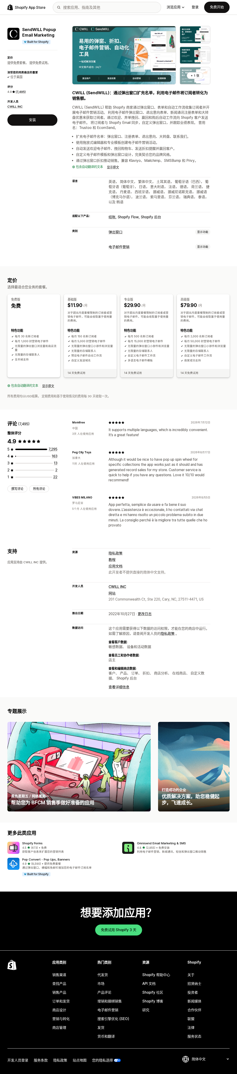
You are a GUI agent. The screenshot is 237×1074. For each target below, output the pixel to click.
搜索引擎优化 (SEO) (113, 1019)
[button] (61, 848)
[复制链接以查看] (88, 422)
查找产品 (59, 983)
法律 (190, 1027)
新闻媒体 (194, 1001)
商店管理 (59, 1027)
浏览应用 (174, 7)
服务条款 (41, 1060)
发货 (100, 1027)
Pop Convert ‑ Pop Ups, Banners (46, 859)
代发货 (102, 975)
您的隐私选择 (102, 1060)
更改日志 (145, 614)
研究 (145, 1010)
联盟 (190, 1019)
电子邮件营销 (119, 247)
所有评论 (39, 489)
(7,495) (21, 92)
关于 (190, 975)
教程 (112, 559)
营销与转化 (61, 1019)
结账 (112, 217)
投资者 (192, 992)
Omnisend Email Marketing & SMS (161, 843)
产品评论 (104, 992)
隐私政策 (115, 553)
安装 (32, 120)
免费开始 (217, 7)
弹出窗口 (115, 232)
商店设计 (59, 1010)
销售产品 (59, 992)
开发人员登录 (17, 1060)
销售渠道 (59, 975)
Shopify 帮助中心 (156, 975)
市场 (100, 983)
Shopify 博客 (152, 1001)
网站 (112, 593)
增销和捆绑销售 (109, 1001)
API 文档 (149, 983)
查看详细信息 (119, 687)
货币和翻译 (106, 1036)
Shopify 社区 (152, 992)
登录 (195, 7)
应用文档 (115, 566)
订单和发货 (61, 1001)
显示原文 (113, 167)
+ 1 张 (195, 75)
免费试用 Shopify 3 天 (118, 930)
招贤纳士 (194, 983)
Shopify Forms (32, 843)
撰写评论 (17, 489)
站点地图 (80, 1060)
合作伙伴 (194, 1010)
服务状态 (194, 1036)
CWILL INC (15, 106)
